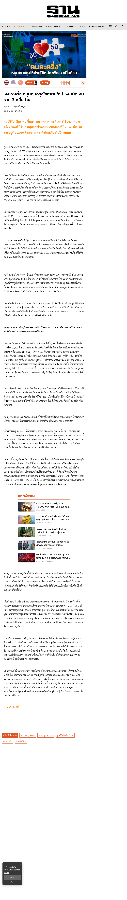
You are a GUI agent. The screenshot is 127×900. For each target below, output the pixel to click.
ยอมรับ (12, 878)
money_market (46, 735)
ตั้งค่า (12, 883)
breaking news (28, 735)
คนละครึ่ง (7, 741)
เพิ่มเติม (6, 872)
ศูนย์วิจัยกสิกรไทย (65, 735)
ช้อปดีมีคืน (21, 741)
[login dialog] (122, 26)
